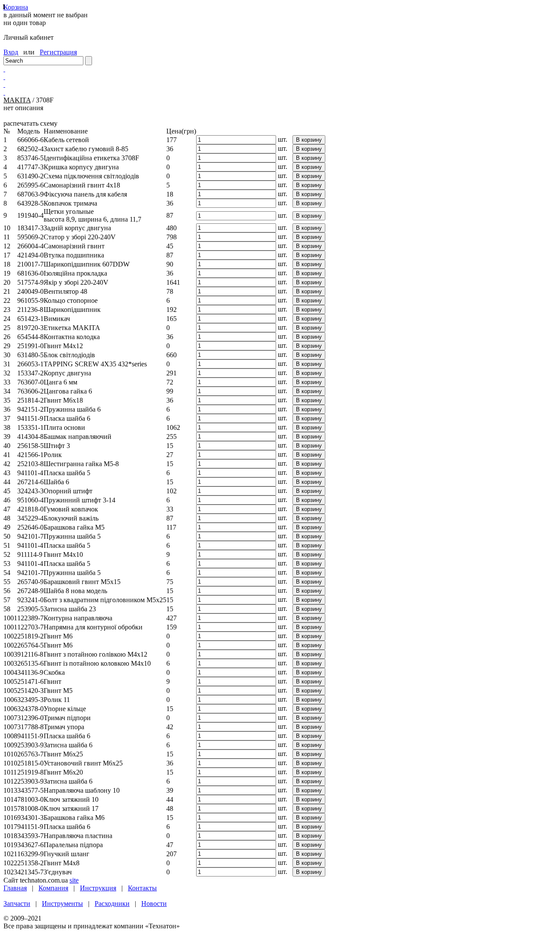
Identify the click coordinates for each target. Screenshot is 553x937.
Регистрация (58, 52)
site (74, 880)
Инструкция (98, 888)
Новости (154, 903)
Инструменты (62, 903)
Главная (15, 888)
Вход (10, 52)
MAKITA (17, 100)
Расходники (112, 903)
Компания (53, 888)
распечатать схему (30, 123)
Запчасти (16, 903)
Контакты (142, 888)
